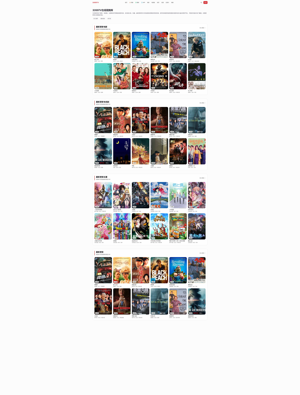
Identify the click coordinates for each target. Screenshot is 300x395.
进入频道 (202, 28)
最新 (138, 2)
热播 (132, 2)
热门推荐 (96, 18)
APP (144, 2)
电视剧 (153, 2)
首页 (126, 2)
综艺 (158, 2)
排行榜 (109, 18)
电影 (148, 2)
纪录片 (167, 2)
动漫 (162, 2)
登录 (205, 2)
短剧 (172, 2)
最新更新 (103, 18)
